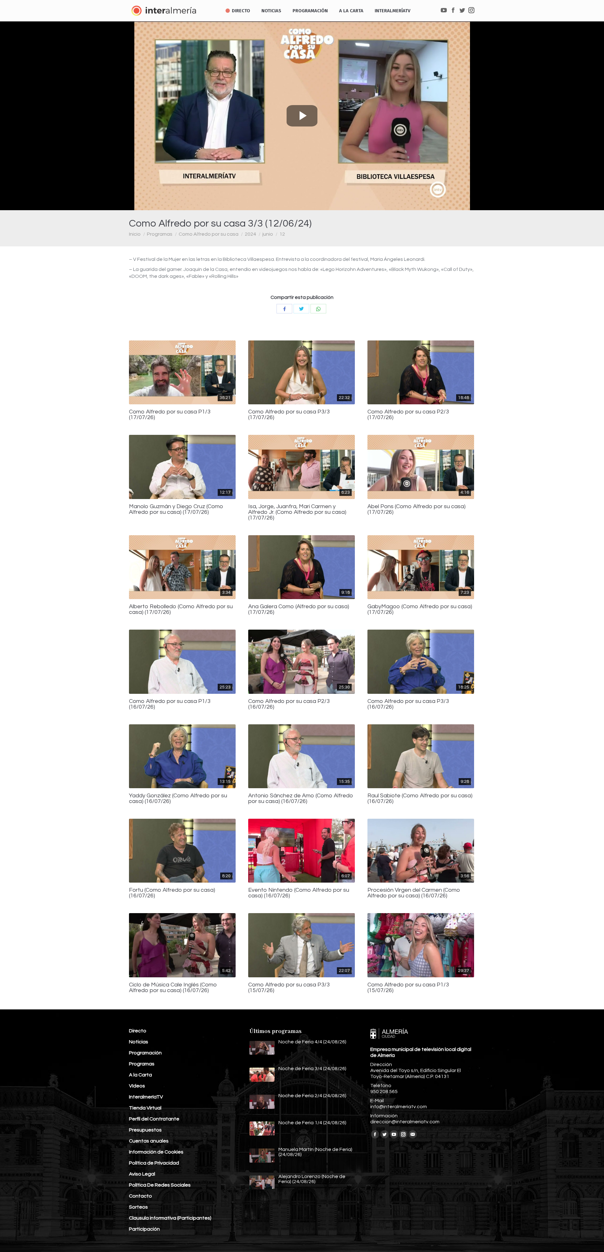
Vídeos (137, 1085)
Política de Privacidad (154, 1162)
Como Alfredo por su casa (208, 234)
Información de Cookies (156, 1151)
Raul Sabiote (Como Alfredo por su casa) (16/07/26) (420, 798)
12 (282, 234)
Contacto (140, 1196)
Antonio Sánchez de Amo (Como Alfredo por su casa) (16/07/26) (300, 798)
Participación (144, 1229)
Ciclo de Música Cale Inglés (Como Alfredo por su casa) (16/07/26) (173, 987)
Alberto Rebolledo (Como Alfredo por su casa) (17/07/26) (181, 609)
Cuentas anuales (149, 1140)
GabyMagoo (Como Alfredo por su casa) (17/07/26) (419, 609)
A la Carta (140, 1074)
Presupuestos (145, 1129)
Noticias (138, 1041)
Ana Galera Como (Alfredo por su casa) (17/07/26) (298, 609)
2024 (250, 234)
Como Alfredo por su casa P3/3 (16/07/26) (408, 704)
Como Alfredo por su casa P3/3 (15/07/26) (289, 987)
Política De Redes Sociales (160, 1184)
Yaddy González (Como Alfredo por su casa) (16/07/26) (178, 798)
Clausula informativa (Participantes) (170, 1218)
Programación (145, 1052)
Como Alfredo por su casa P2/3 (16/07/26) (289, 704)
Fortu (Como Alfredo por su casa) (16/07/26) (172, 893)
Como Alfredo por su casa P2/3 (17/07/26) (408, 414)
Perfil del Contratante (154, 1118)
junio (267, 234)
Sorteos (138, 1207)
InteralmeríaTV (146, 1096)
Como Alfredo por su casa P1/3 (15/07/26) (408, 987)
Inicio (135, 234)
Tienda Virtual (145, 1107)
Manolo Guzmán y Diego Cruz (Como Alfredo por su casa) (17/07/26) (176, 509)
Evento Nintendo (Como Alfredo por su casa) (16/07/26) (298, 893)
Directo (137, 1030)
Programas (159, 234)
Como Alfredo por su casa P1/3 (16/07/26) (169, 704)
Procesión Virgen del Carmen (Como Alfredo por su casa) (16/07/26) (413, 893)
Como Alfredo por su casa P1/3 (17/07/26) (169, 414)
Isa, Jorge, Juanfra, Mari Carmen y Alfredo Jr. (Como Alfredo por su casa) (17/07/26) (297, 512)
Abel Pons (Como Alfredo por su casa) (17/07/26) (416, 509)
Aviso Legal (142, 1173)
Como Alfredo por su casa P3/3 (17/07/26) (289, 414)
